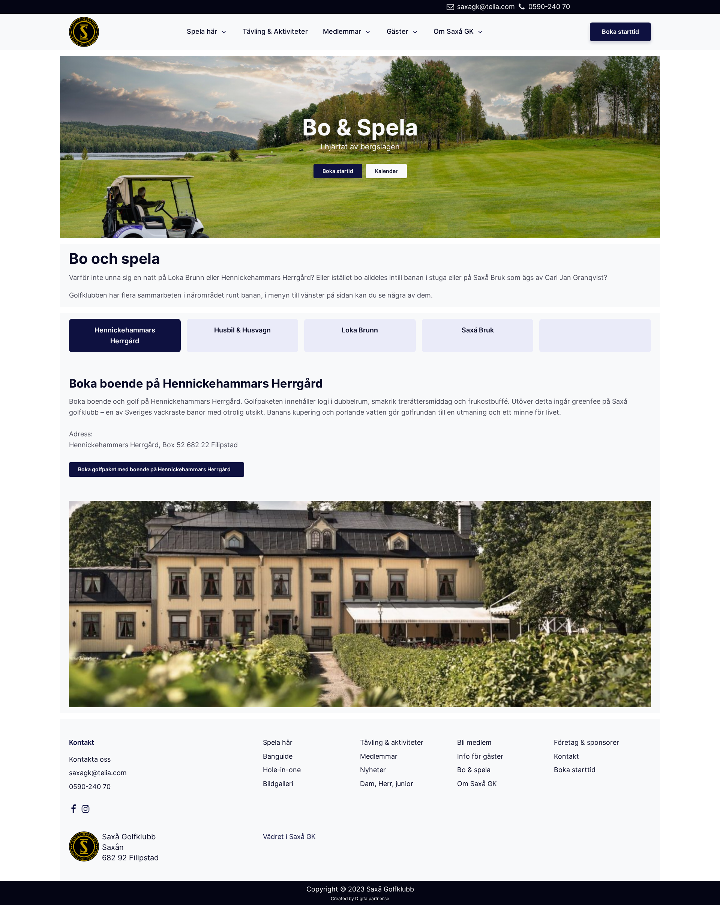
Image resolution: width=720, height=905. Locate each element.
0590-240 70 (90, 787)
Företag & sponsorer (586, 742)
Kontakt (566, 756)
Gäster (397, 31)
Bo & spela (473, 770)
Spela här (202, 31)
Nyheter (373, 770)
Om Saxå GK (454, 31)
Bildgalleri (278, 784)
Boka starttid (620, 31)
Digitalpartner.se (372, 898)
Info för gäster (480, 756)
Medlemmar (342, 31)
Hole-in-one (282, 770)
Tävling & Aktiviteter (275, 31)
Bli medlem (474, 742)
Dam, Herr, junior (386, 784)
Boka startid (337, 171)
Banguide (277, 756)
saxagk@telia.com (98, 773)
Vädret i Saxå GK (289, 836)
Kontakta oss (90, 759)
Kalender (386, 171)
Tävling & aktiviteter (391, 742)
